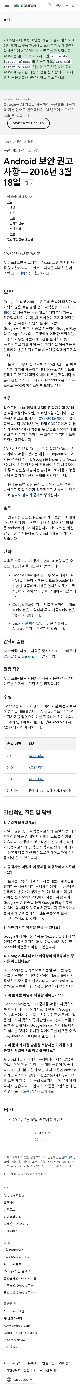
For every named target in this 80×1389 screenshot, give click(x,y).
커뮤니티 (32, 1363)
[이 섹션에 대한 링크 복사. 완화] (16, 552)
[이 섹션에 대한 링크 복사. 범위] (16, 508)
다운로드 (9, 1210)
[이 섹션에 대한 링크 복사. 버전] (17, 1110)
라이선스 (65, 1363)
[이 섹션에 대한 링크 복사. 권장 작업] (24, 669)
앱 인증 (32, 328)
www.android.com (17, 1326)
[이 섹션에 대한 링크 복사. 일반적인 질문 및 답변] (56, 813)
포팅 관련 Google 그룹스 (20, 1293)
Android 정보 (13, 1363)
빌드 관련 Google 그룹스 (20, 1285)
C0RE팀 (10, 656)
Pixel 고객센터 (13, 1318)
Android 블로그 (14, 1264)
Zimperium (29, 656)
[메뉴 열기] (7, 5)
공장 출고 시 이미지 (16, 1224)
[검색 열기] (49, 5)
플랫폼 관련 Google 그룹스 (21, 1278)
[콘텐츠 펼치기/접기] (30, 197)
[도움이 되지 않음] (36, 150)
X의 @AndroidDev (16, 1257)
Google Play (13, 1004)
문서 (7, 19)
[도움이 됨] (29, 150)
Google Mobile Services (20, 1333)
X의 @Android (14, 1250)
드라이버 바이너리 (15, 1231)
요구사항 (9, 1203)
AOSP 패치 (36, 756)
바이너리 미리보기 (15, 1217)
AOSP (7, 141)
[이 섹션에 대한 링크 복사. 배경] (16, 398)
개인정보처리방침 (17, 1370)
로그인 (70, 5)
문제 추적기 (11, 1347)
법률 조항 (48, 1363)
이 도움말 (26, 1091)
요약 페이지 (20, 273)
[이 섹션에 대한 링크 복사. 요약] (17, 292)
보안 (30, 141)
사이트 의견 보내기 (46, 1370)
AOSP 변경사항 (31, 77)
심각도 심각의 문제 (25, 495)
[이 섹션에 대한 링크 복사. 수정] (16, 697)
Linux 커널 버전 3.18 (27, 623)
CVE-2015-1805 (52, 418)
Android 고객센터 (15, 1311)
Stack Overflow (14, 1340)
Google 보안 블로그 (17, 1271)
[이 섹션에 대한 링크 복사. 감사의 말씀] (28, 642)
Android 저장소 (14, 1195)
